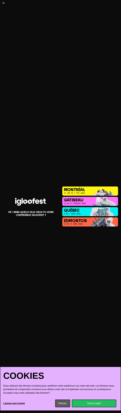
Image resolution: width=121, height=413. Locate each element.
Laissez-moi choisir (14, 403)
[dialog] (60, 389)
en (3, 3)
